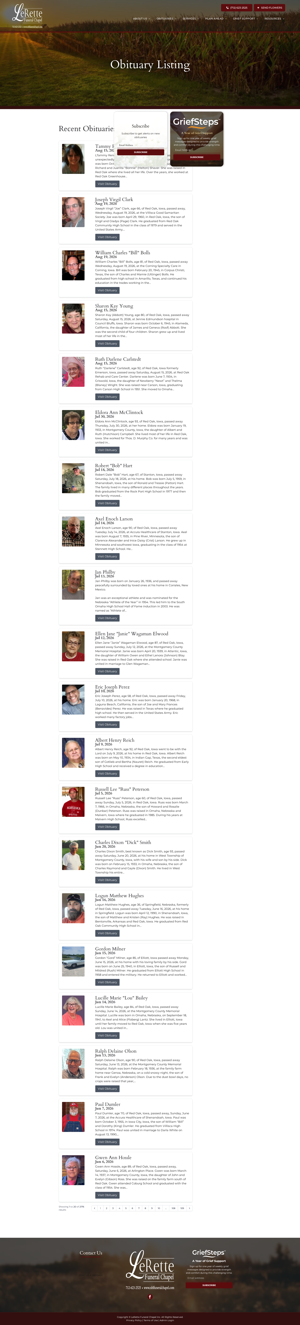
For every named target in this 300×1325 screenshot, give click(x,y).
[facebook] (150, 1297)
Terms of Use (151, 1320)
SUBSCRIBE (140, 152)
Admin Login (167, 1320)
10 (159, 1208)
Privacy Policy (134, 1320)
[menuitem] (141, 19)
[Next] (189, 1208)
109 (182, 1208)
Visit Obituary (107, 184)
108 (173, 1208)
